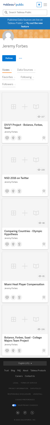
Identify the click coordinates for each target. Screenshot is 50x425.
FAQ (19, 370)
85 (43, 276)
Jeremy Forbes (11, 132)
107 (43, 117)
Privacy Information (18, 388)
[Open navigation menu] (45, 4)
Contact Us (30, 376)
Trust (6, 370)
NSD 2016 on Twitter (16, 178)
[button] (18, 412)
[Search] (6, 12)
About (25, 370)
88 (43, 223)
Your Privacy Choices (28, 405)
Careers (19, 376)
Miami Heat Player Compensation (24, 284)
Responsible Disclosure (19, 394)
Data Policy (35, 388)
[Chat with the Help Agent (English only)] (39, 4)
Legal (15, 383)
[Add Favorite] (44, 138)
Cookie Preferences (25, 400)
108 (43, 170)
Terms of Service (29, 383)
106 (43, 329)
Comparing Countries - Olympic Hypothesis (23, 233)
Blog (13, 370)
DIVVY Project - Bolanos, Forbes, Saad (23, 126)
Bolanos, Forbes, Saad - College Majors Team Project (23, 339)
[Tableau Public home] (13, 4)
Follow (9, 58)
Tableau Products (38, 370)
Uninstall (37, 394)
